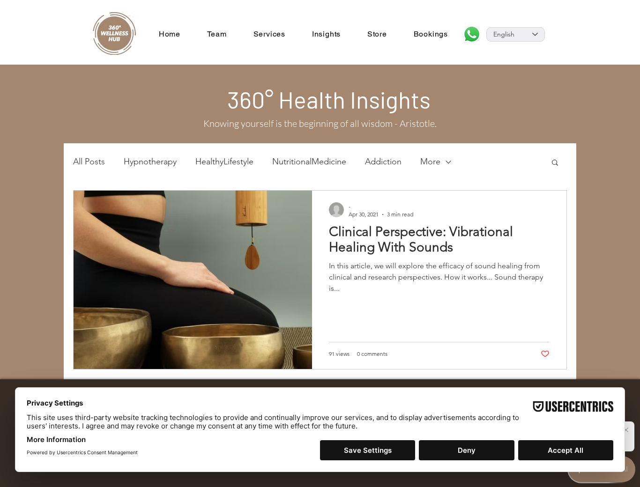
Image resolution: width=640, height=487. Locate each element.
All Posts (89, 161)
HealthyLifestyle (224, 161)
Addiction (383, 161)
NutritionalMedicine (309, 161)
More (430, 161)
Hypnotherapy (150, 161)
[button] (555, 163)
